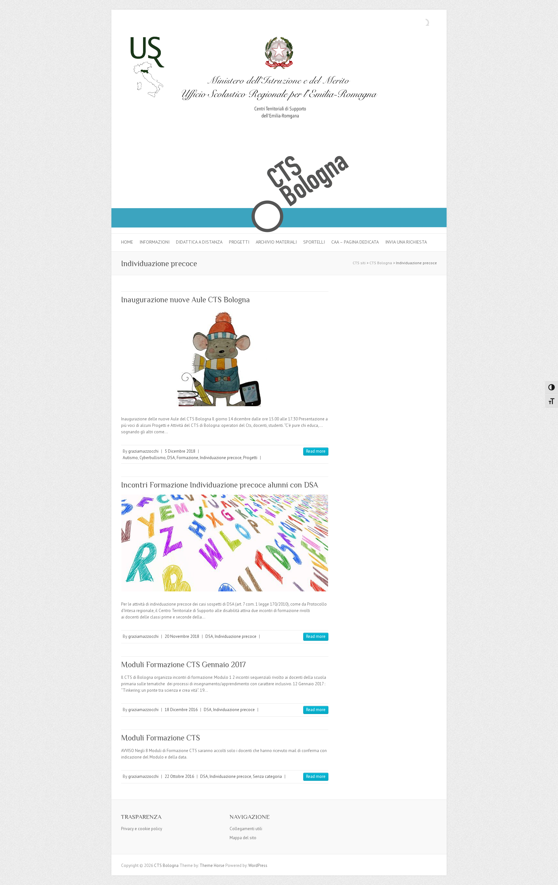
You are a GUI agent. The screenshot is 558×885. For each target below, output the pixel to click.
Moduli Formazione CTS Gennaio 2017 (183, 664)
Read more (316, 451)
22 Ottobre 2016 (179, 776)
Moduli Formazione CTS (160, 737)
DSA (171, 457)
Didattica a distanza (199, 242)
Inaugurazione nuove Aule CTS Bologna (185, 299)
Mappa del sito (243, 837)
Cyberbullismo (153, 457)
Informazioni (155, 242)
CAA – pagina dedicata (355, 242)
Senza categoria (267, 776)
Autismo (130, 457)
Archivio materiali (276, 242)
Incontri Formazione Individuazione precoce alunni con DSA (219, 484)
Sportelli (314, 242)
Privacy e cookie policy (141, 828)
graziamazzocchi (143, 451)
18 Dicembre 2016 (181, 709)
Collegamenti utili (246, 828)
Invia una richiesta (406, 242)
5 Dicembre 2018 (180, 451)
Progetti (239, 242)
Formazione (187, 457)
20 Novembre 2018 (182, 636)
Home (127, 242)
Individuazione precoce (221, 457)
